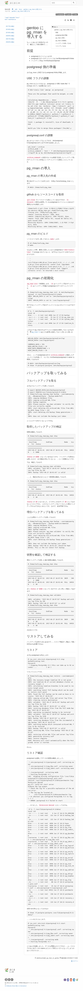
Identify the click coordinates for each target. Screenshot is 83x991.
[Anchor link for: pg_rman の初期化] (55, 277)
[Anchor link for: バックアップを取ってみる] (68, 372)
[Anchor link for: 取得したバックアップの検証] (62, 426)
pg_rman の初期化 (61, 40)
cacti (7, 17)
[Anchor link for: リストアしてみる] (55, 636)
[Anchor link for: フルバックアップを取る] (57, 380)
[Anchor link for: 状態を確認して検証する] (57, 554)
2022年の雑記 (10, 42)
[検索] (73, 3)
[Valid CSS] (74, 979)
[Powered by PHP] (68, 979)
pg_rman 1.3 (36, 332)
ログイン (75, 961)
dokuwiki (12, 17)
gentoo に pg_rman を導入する (33, 9)
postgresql (61, 14)
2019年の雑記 (10, 32)
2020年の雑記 (10, 36)
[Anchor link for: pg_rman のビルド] (49, 233)
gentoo (69, 14)
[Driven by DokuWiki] (77, 979)
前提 (57, 32)
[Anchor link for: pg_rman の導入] (52, 167)
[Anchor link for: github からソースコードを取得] (65, 194)
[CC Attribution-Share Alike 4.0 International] (9, 979)
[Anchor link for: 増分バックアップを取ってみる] (65, 511)
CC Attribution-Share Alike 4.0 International (15, 986)
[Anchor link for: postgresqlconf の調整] (54, 135)
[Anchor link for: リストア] (39, 649)
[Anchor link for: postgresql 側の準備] (57, 66)
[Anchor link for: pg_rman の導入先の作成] (57, 175)
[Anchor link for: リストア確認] (44, 752)
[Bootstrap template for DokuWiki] (65, 979)
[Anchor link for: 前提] (35, 50)
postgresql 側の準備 (61, 35)
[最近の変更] (68, 20)
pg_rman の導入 (60, 38)
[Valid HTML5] (71, 979)
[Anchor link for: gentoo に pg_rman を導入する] (45, 36)
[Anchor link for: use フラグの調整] (50, 78)
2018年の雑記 (10, 29)
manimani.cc (12, 19)
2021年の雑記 (10, 39)
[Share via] (65, 20)
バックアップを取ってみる (63, 43)
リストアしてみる (61, 46)
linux (75, 14)
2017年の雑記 (10, 26)
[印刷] (71, 20)
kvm (6, 19)
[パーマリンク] (74, 20)
